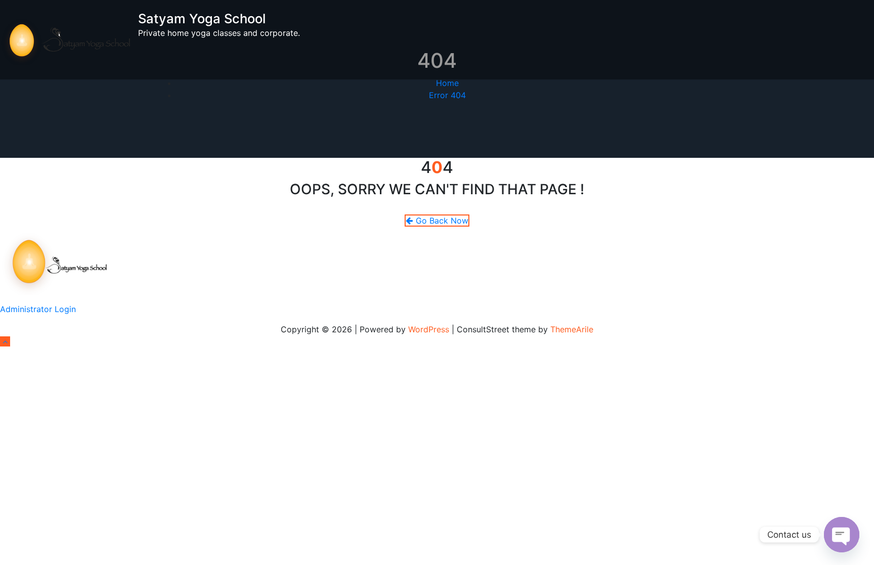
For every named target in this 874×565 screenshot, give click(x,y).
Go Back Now (442, 220)
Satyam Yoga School (202, 18)
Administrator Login (38, 309)
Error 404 (447, 95)
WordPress (428, 329)
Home (447, 83)
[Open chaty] (841, 534)
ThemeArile (571, 329)
